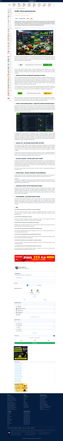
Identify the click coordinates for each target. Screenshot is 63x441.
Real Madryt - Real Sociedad (44, 396)
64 (36, 285)
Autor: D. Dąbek (30, 13)
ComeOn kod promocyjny (27, 421)
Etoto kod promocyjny (27, 422)
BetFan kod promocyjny (27, 417)
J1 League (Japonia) (26, 405)
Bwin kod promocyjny (26, 424)
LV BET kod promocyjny (27, 418)
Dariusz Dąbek (22, 267)
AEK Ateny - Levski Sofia (43, 402)
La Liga (24, 398)
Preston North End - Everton (43, 401)
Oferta (31, 18)
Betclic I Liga (25, 403)
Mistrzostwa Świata (26, 407)
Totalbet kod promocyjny (27, 419)
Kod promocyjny (22, 18)
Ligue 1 (24, 401)
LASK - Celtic (41, 408)
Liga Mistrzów (25, 402)
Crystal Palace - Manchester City (11, 403)
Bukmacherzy (11, 8)
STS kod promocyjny (26, 414)
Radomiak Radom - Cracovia (11, 404)
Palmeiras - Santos (42, 399)
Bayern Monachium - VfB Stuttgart (11, 400)
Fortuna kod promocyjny (27, 413)
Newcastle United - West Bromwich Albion (45, 406)
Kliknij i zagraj (47, 93)
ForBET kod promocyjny (27, 415)
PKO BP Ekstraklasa (26, 396)
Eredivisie (8, 422)
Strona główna (8, 8)
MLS (7, 425)
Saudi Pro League (26, 406)
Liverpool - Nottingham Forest (11, 405)
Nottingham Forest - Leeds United (44, 409)
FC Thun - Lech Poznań (10, 396)
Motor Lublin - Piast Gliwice (11, 406)
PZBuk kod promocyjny (27, 420)
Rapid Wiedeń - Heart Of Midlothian (44, 407)
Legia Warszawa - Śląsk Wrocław (11, 399)
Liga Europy (8, 414)
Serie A (24, 400)
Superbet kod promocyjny (27, 412)
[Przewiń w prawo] (55, 5)
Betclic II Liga (25, 404)
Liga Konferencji (9, 413)
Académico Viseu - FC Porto (11, 408)
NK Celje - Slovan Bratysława (44, 404)
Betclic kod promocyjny (27, 416)
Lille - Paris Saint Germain (10, 402)
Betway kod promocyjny (27, 423)
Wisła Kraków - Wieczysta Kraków (11, 407)
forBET (15, 8)
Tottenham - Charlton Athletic (44, 405)
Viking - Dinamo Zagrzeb (43, 403)
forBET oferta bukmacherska (21, 8)
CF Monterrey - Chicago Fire (43, 397)
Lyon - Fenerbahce (42, 400)
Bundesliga (25, 399)
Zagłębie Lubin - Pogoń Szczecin (11, 409)
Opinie (28, 18)
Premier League (26, 397)
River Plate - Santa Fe (43, 398)
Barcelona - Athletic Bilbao (11, 397)
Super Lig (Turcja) (9, 423)
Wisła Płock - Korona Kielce (11, 398)
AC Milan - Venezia (9, 401)
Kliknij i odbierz (47, 64)
